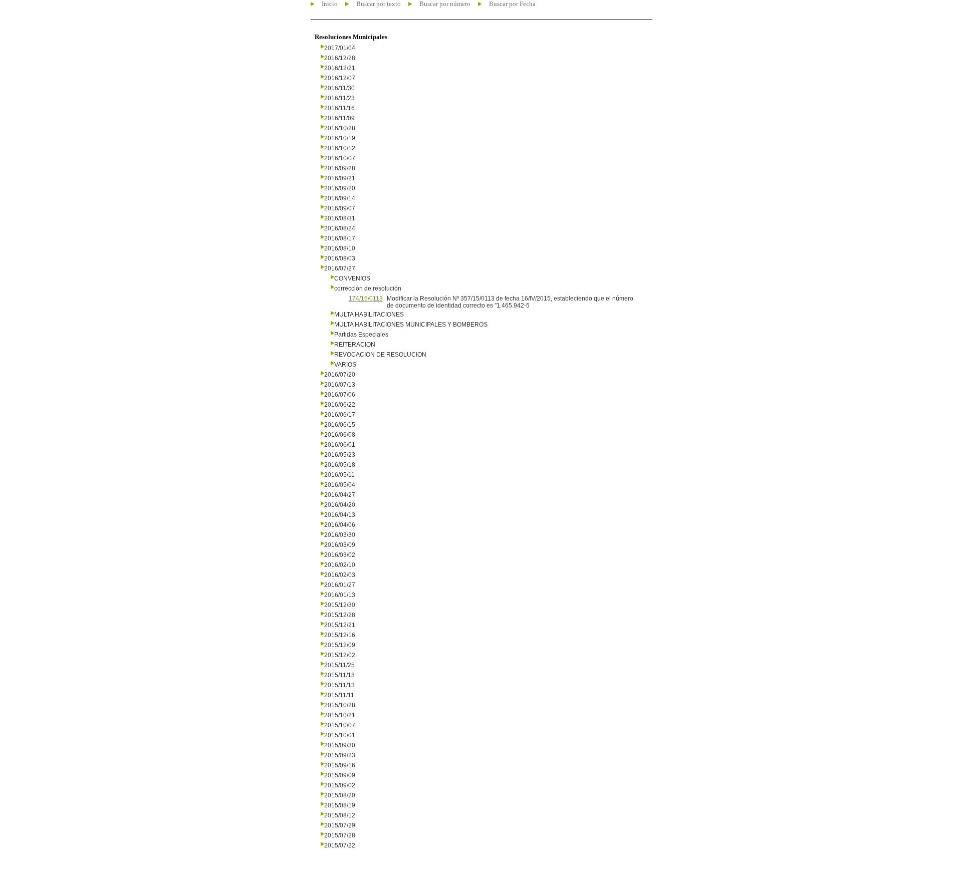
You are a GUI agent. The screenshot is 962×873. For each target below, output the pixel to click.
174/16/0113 (366, 298)
